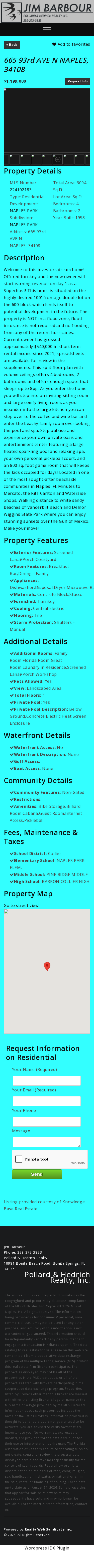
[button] (47, 966)
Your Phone (24, 1110)
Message (21, 1131)
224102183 (21, 189)
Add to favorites (73, 44)
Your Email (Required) (34, 1090)
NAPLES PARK (24, 210)
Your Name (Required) (34, 1069)
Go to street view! (22, 905)
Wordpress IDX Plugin (47, 1548)
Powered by (38, 1529)
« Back (11, 44)
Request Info (78, 81)
